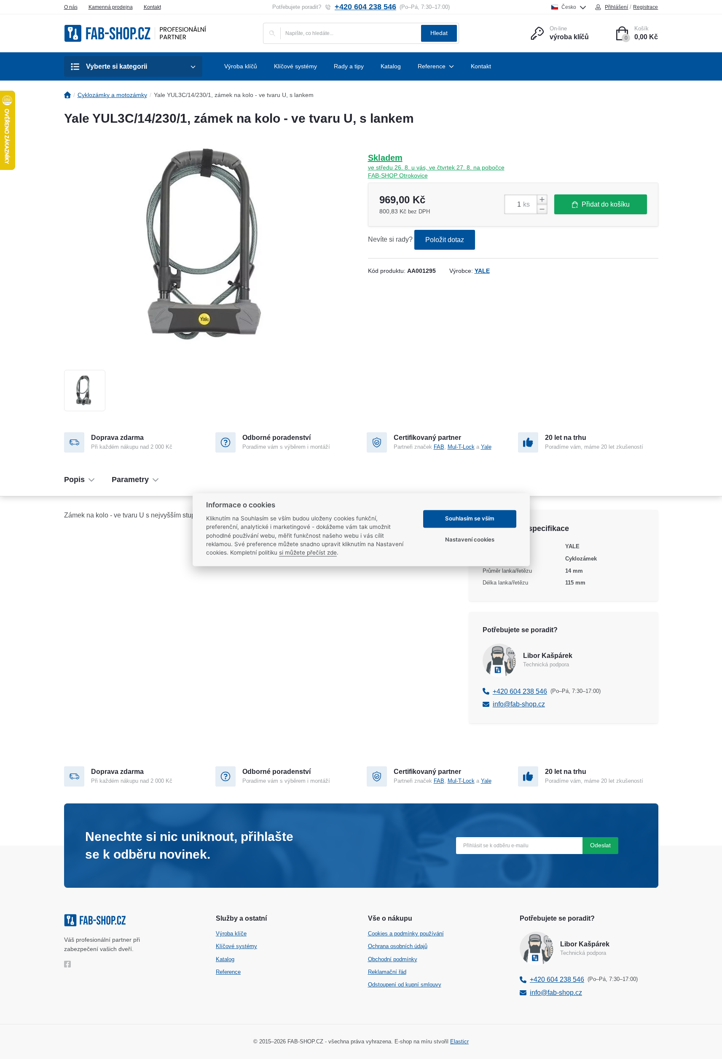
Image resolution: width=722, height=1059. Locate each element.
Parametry (130, 479)
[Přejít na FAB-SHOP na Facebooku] (69, 964)
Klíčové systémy (236, 946)
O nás (71, 7)
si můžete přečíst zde (308, 553)
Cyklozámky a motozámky (112, 95)
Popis (74, 479)
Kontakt (152, 7)
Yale (486, 447)
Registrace (645, 7)
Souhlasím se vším (469, 518)
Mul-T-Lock (461, 447)
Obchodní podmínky (392, 959)
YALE (482, 270)
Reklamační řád (387, 972)
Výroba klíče (231, 933)
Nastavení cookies (469, 539)
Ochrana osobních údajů (397, 946)
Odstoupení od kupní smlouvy (404, 984)
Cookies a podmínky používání (406, 933)
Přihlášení (616, 7)
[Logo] (135, 33)
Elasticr (459, 1041)
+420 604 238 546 (365, 7)
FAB (439, 447)
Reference (228, 972)
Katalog (225, 959)
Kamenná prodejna (111, 7)
